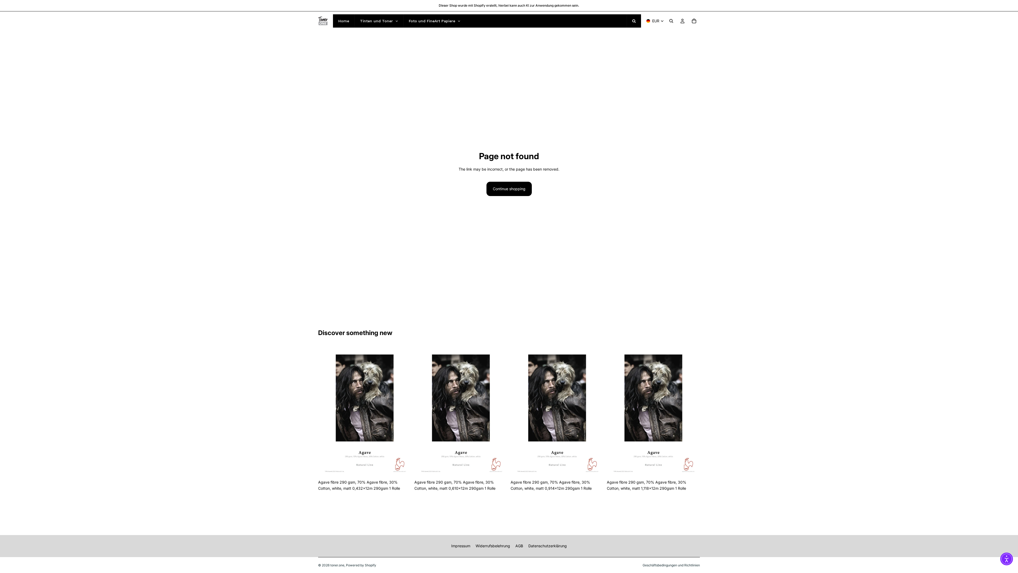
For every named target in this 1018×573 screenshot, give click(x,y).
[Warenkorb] (694, 21)
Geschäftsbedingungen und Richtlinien (671, 565)
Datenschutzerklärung (547, 546)
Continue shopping (509, 188)
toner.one (337, 565)
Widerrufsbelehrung (493, 546)
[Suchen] (671, 21)
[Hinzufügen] (403, 469)
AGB (519, 546)
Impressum (460, 546)
